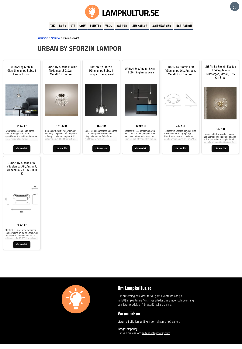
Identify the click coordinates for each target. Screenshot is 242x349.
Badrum (122, 25)
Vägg (108, 25)
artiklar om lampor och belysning (174, 300)
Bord (62, 25)
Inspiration (183, 25)
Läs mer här (21, 148)
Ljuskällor (139, 25)
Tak (52, 25)
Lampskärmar (161, 25)
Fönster (95, 25)
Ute (73, 25)
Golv (82, 25)
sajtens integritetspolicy (156, 333)
